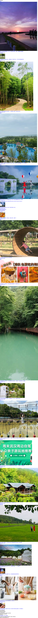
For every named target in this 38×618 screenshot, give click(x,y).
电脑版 (7, 615)
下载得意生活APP (2, 615)
